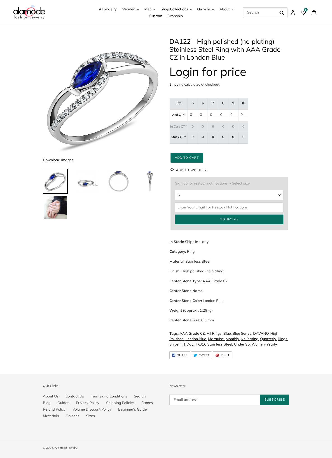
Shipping (176, 84)
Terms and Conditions (109, 396)
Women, (259, 344)
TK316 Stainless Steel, (214, 344)
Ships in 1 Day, (181, 344)
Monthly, (233, 338)
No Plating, (250, 338)
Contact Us (74, 396)
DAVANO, (261, 333)
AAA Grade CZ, (193, 333)
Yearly (272, 344)
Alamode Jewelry (66, 447)
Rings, (283, 338)
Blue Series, (242, 333)
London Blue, (196, 338)
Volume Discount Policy (91, 409)
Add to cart (187, 158)
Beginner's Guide (132, 409)
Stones (147, 402)
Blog (47, 402)
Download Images (58, 160)
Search (140, 396)
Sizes (90, 416)
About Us (51, 396)
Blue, (227, 333)
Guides (63, 402)
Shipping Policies (120, 402)
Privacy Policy (87, 402)
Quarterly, (268, 338)
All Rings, (214, 333)
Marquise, (216, 338)
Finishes (72, 416)
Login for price (207, 71)
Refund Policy (54, 409)
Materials (51, 416)
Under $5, (242, 344)
